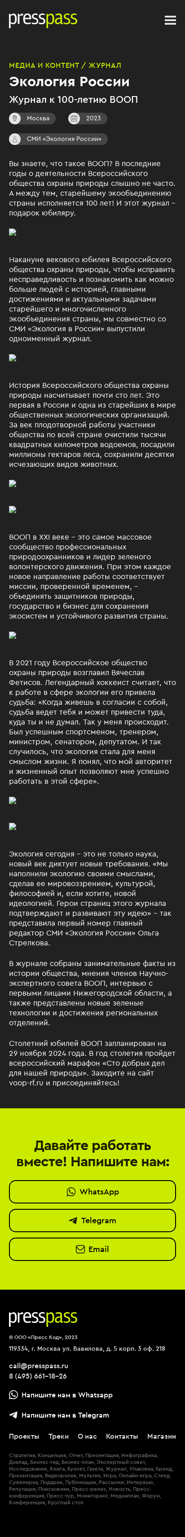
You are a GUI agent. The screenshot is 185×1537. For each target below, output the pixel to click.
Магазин (161, 1436)
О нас (87, 1436)
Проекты (24, 1436)
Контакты (122, 1436)
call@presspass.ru (38, 1365)
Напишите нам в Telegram (65, 1414)
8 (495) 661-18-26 (38, 1376)
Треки (58, 1436)
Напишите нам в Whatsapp (67, 1394)
